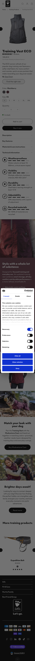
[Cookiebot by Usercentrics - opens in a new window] (25, 291)
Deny (17, 368)
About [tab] (29, 296)
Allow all (18, 356)
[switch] (30, 335)
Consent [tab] (6, 296)
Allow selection (17, 362)
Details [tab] (17, 296)
